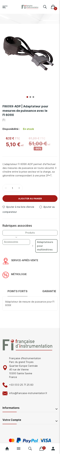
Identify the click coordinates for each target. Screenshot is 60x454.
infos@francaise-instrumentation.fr (28, 393)
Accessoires (11, 241)
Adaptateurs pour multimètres (45, 245)
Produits (30, 232)
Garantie (49, 291)
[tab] (17, 292)
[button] (27, 96)
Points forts (18, 291)
